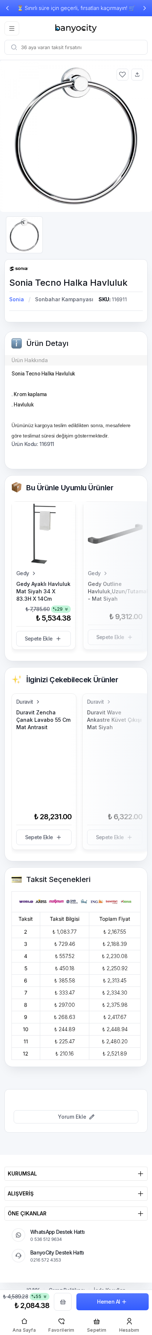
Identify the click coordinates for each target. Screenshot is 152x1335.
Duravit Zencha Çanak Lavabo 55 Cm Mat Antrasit (43, 719)
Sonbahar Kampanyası (64, 299)
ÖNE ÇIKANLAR (27, 1213)
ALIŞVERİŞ (21, 1193)
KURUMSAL (22, 1173)
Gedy (22, 573)
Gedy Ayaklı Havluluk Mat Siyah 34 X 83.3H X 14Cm (43, 591)
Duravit (24, 702)
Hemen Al (108, 1301)
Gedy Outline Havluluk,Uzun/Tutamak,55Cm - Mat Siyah (115, 591)
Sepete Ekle (38, 638)
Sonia (16, 299)
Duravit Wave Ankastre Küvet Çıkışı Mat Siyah (114, 719)
